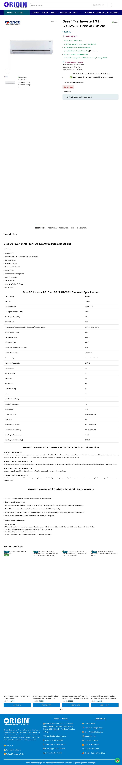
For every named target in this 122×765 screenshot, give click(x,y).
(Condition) (93, 51)
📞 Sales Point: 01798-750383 (54, 744)
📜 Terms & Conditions (12, 750)
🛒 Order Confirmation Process (55, 736)
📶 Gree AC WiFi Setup (91, 744)
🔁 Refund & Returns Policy (14, 754)
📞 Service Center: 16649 (52, 753)
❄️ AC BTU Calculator (90, 749)
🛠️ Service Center (89, 736)
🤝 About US (8, 746)
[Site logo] (16, 5)
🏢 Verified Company (90, 740)
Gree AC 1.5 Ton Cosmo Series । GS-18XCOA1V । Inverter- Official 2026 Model (103, 698)
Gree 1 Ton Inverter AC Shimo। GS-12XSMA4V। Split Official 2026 (46, 697)
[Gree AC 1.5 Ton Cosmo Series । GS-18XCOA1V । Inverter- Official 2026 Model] (105, 622)
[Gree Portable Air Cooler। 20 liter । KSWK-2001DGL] (17, 622)
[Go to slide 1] (60, 709)
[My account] (116, 5)
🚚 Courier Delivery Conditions (94, 753)
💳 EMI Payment (88, 723)
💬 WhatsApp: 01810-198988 (54, 749)
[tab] (40, 227)
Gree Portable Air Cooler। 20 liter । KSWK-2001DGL (17, 697)
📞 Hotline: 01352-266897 (53, 740)
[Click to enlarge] (7, 71)
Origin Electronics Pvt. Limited (99, 74)
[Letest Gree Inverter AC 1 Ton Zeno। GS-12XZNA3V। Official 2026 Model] (75, 622)
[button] (17, 705)
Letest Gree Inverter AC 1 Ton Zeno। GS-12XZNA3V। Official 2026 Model (75, 697)
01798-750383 (99, 12)
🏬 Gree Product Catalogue (92, 732)
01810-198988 (113, 12)
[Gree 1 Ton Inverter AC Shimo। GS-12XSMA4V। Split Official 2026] (46, 622)
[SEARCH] (110, 5)
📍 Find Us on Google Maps (92, 728)
